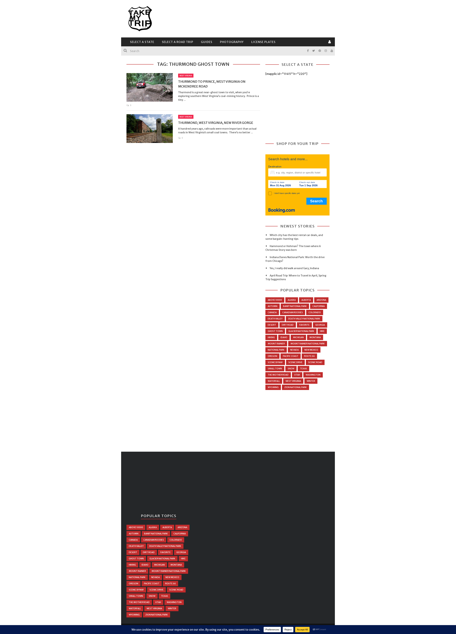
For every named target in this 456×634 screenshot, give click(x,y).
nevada (294, 349)
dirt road (288, 325)
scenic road (315, 362)
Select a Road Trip (177, 42)
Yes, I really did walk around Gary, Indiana (294, 268)
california (318, 306)
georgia (320, 325)
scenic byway (275, 362)
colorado (315, 312)
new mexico (311, 349)
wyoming (273, 387)
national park (276, 349)
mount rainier (276, 343)
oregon (272, 356)
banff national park (295, 306)
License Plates (263, 42)
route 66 (309, 356)
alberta (306, 300)
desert (272, 325)
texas (303, 368)
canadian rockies (292, 312)
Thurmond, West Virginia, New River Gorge (215, 123)
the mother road (278, 374)
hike (322, 331)
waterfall (274, 381)
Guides (206, 42)
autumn (272, 306)
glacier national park (301, 331)
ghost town (275, 331)
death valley (275, 318)
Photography (232, 42)
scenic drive (295, 362)
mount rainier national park (308, 343)
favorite (304, 325)
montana (315, 337)
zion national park (295, 387)
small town (275, 368)
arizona (321, 300)
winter (311, 381)
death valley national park (304, 318)
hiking (271, 337)
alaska (292, 300)
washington (313, 374)
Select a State (142, 42)
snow (291, 368)
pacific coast (290, 356)
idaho (284, 337)
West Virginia (186, 75)
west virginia (293, 381)
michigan (298, 337)
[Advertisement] (265, 18)
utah (297, 374)
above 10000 (275, 300)
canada (272, 312)
